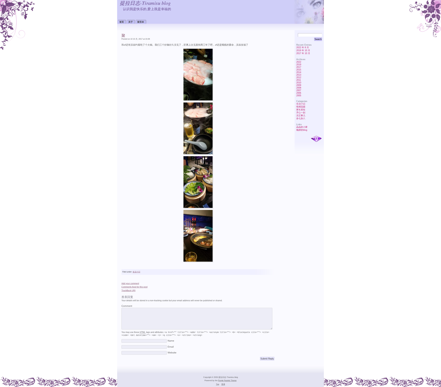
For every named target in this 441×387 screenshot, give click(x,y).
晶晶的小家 (301, 127)
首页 (121, 22)
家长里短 (300, 109)
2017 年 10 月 (303, 53)
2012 (298, 77)
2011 (298, 80)
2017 (298, 67)
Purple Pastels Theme (227, 380)
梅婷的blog (301, 130)
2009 (298, 85)
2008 (298, 87)
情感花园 (300, 106)
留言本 (140, 22)
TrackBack (128, 290)
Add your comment (130, 283)
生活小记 (300, 103)
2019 (298, 64)
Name (171, 340)
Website (172, 352)
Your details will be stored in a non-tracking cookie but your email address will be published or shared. (171, 300)
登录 (223, 384)
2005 (298, 95)
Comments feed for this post (134, 287)
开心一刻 (300, 112)
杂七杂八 (300, 118)
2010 (298, 82)
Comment (126, 306)
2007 (298, 90)
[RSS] (316, 139)
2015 (298, 69)
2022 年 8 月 (302, 47)
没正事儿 (300, 115)
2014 (298, 72)
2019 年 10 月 (303, 50)
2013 (298, 75)
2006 (298, 93)
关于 (130, 22)
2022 (298, 62)
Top (217, 384)
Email (171, 346)
